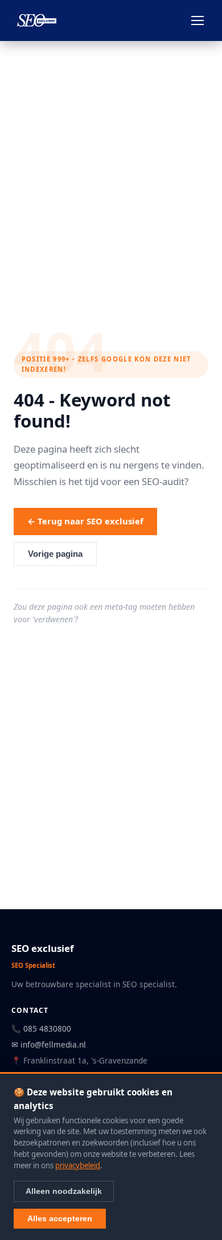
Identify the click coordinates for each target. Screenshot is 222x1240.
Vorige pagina (55, 554)
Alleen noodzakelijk (64, 1191)
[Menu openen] (197, 20)
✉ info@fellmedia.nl (48, 1044)
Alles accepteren (59, 1218)
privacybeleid (77, 1165)
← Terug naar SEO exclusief (85, 521)
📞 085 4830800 (41, 1028)
